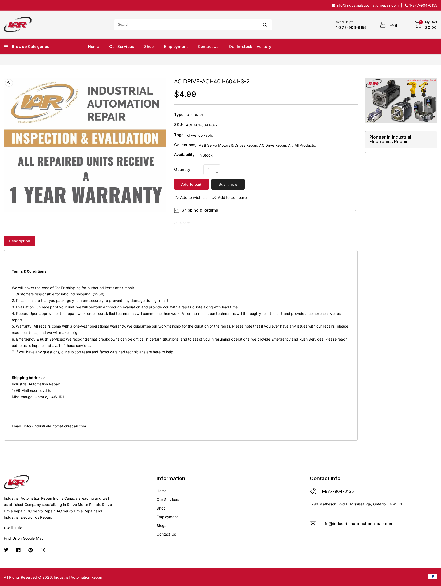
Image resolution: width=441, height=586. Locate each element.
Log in (396, 24)
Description (19, 241)
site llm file (13, 527)
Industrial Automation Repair (78, 577)
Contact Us (166, 534)
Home (162, 491)
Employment (167, 517)
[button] (265, 210)
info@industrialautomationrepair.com (55, 426)
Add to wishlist (193, 197)
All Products (305, 145)
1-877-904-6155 (337, 491)
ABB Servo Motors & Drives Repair (228, 145)
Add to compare (232, 197)
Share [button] (185, 222)
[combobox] (185, 25)
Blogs (161, 525)
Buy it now (228, 184)
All (290, 145)
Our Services (168, 499)
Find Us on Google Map (24, 538)
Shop (161, 508)
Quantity (182, 169)
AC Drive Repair (272, 145)
